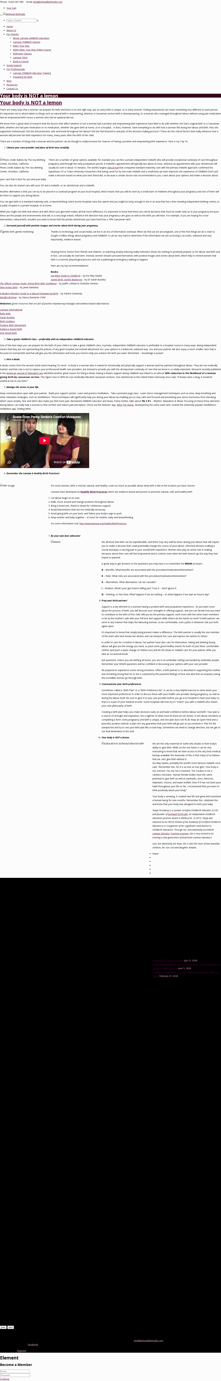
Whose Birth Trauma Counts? (167, 960)
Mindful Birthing (8, 297)
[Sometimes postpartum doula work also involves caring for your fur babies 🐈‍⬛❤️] (110, 1323)
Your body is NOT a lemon (31, 102)
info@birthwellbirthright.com (47, 1)
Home (9, 26)
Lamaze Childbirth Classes (26, 42)
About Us (11, 30)
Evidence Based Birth (11, 329)
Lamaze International (11, 309)
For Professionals (15, 69)
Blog (8, 80)
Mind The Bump (125, 404)
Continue (4, 1379)
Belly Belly (5, 313)
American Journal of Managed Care (24, 373)
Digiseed (21, 1350)
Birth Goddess (7, 321)
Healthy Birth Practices (93, 491)
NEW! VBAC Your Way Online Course (32, 49)
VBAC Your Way (21, 45)
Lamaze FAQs (20, 57)
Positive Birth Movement (13, 325)
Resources (11, 84)
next (11, 1327)
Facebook (33, 1344)
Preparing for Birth (22, 76)
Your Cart (11, 8)
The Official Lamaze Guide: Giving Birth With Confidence (28, 283)
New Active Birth (8, 287)
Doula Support (14, 65)
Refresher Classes (22, 53)
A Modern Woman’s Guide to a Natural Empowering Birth (29, 293)
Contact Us (12, 88)
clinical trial (113, 167)
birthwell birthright (178, 814)
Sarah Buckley (7, 317)
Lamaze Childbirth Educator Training (32, 73)
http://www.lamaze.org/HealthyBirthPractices (103, 523)
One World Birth (8, 333)
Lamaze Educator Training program (170, 833)
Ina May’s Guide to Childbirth (65, 275)
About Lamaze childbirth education (31, 38)
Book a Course (21, 61)
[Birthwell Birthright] (14, 14)
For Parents (12, 34)
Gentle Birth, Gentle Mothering (66, 279)
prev (3, 1327)
